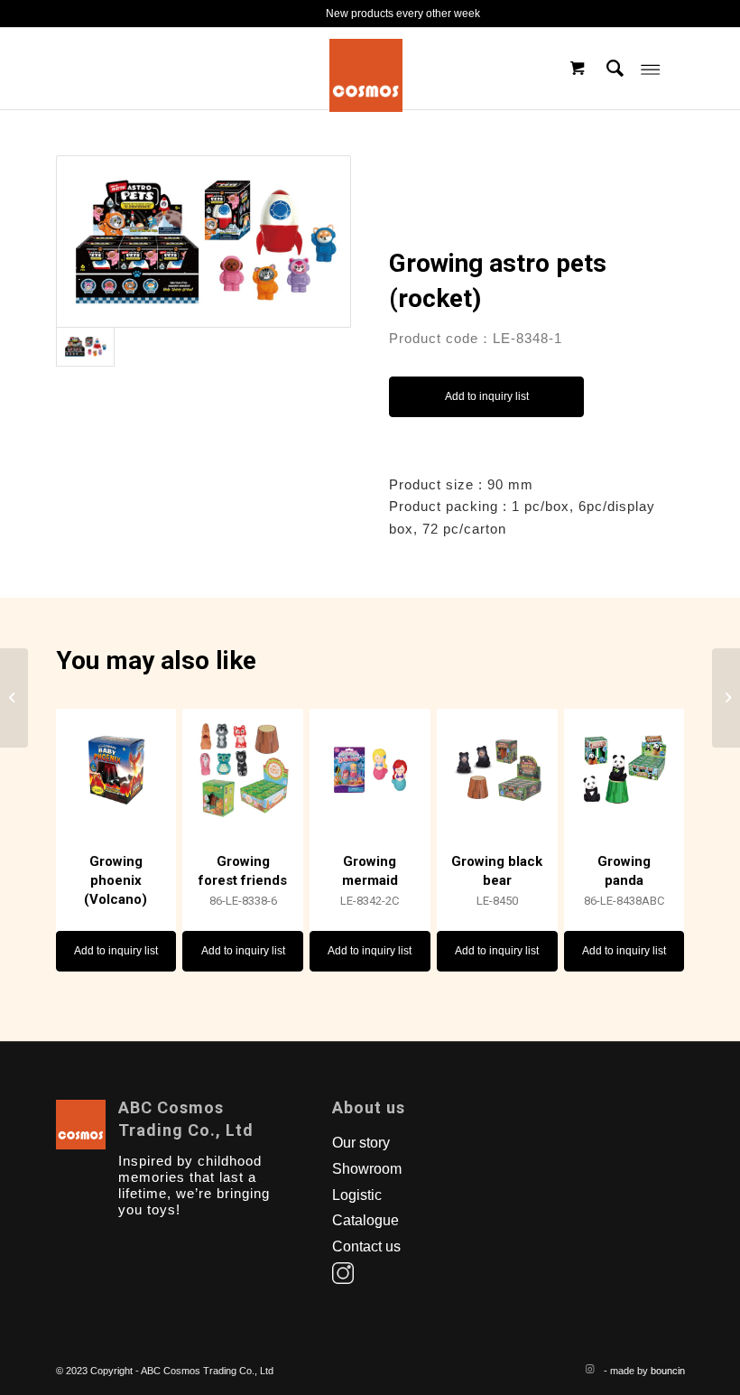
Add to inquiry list (487, 396)
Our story (361, 1142)
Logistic (357, 1195)
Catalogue (365, 1220)
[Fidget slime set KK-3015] (726, 698)
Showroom (367, 1168)
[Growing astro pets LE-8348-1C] (14, 698)
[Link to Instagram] (590, 1368)
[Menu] (650, 68)
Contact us (366, 1246)
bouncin (668, 1370)
